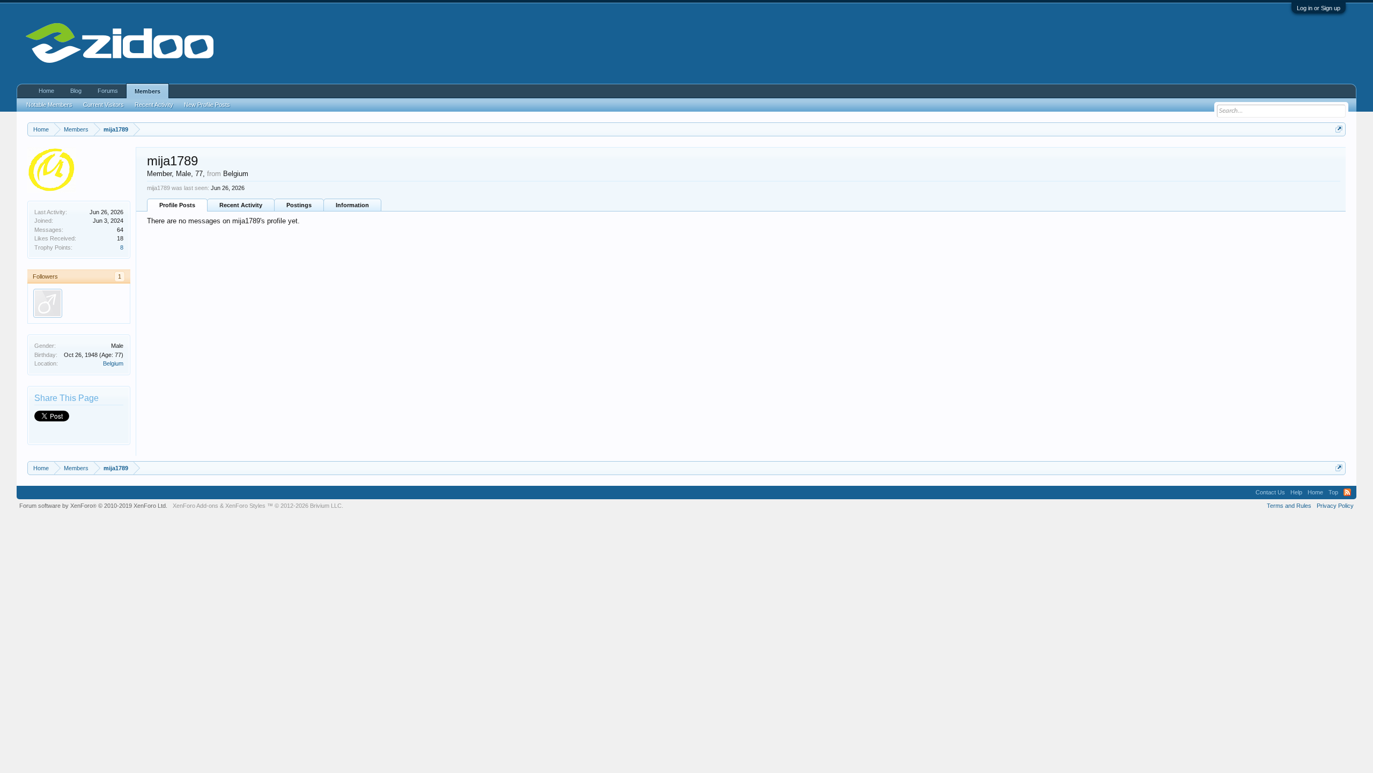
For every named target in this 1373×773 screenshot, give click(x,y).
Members (147, 91)
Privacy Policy (1335, 505)
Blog (76, 90)
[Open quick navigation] (1338, 129)
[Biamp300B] (47, 303)
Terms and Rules (1289, 505)
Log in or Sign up (1318, 8)
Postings (299, 205)
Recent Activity (240, 205)
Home (46, 90)
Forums (108, 90)
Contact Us (1270, 492)
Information (352, 205)
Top (1333, 492)
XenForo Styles (245, 505)
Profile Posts (177, 205)
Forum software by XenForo (93, 505)
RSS (1347, 492)
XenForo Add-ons (195, 505)
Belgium (113, 363)
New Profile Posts (207, 104)
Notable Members (49, 104)
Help (1296, 492)
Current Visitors (103, 104)
